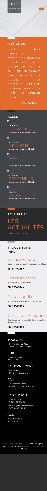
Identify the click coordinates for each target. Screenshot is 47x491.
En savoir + (30, 102)
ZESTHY (23, 449)
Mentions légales (35, 444)
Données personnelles (13, 446)
